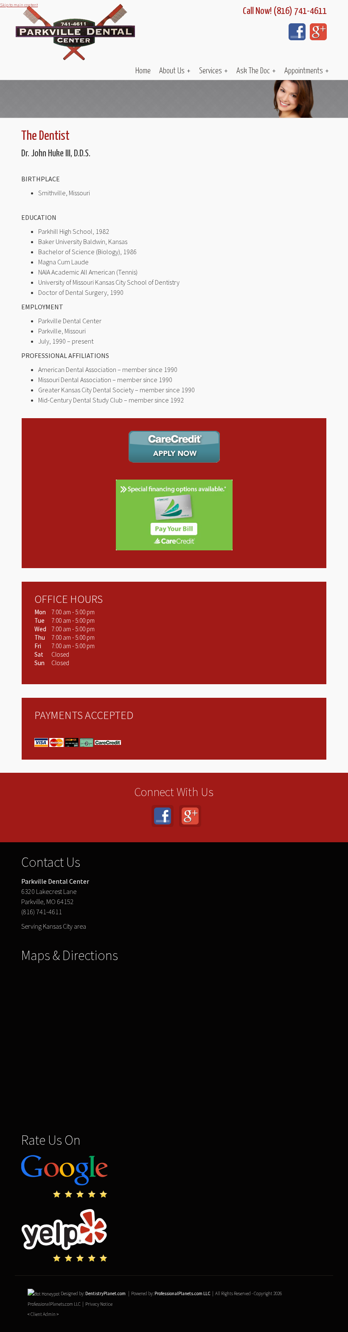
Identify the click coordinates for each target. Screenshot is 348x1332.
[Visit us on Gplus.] (318, 31)
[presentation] (44, 1293)
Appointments (306, 71)
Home (143, 71)
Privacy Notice (98, 1304)
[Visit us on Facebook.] (297, 31)
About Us (175, 71)
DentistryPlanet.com (105, 1293)
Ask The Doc (256, 71)
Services (213, 71)
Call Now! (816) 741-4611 (285, 11)
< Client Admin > (43, 1314)
